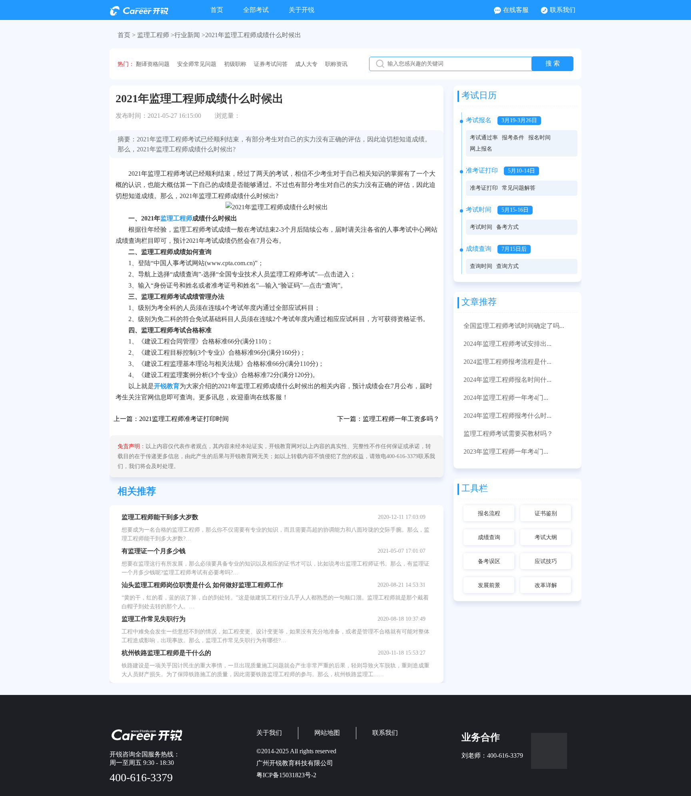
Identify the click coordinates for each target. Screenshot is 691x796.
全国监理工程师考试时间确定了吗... (513, 325)
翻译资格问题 (153, 64)
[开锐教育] (139, 13)
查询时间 (481, 266)
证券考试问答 (271, 64)
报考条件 (513, 138)
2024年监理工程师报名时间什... (507, 379)
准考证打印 (484, 188)
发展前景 (489, 585)
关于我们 (269, 732)
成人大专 (306, 64)
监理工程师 (176, 218)
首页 (216, 9)
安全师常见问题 (196, 64)
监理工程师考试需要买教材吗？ (508, 433)
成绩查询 (489, 537)
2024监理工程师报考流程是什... (507, 361)
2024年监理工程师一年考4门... (505, 397)
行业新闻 (187, 35)
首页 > (127, 35)
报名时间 (539, 138)
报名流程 (489, 513)
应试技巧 (546, 561)
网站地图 (327, 732)
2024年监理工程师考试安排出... (507, 343)
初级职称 (235, 64)
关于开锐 (301, 9)
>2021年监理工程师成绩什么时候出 (251, 35)
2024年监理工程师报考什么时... (507, 415)
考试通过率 (484, 138)
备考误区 (489, 561)
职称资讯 (336, 64)
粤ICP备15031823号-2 (286, 775)
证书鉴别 (546, 513)
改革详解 (546, 585)
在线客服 (516, 9)
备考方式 (507, 227)
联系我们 (562, 9)
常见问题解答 (518, 188)
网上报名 (481, 149)
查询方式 (507, 266)
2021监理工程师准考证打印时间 (184, 418)
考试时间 (481, 227)
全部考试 (256, 9)
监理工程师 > (155, 35)
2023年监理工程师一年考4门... (505, 451)
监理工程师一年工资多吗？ (401, 418)
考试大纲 (546, 537)
